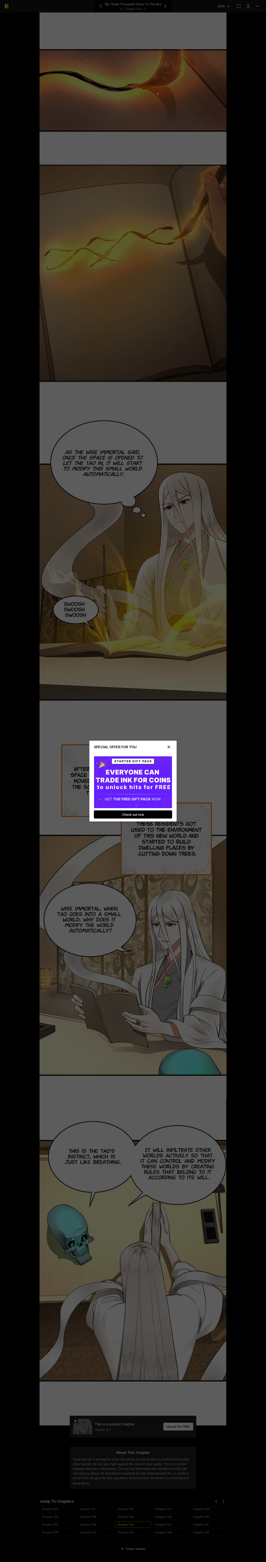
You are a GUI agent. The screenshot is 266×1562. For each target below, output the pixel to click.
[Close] (169, 747)
